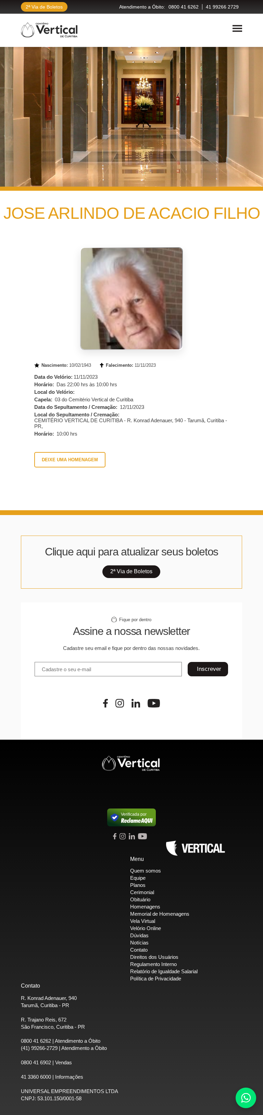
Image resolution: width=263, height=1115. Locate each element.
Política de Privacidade (155, 978)
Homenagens (145, 907)
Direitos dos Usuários (154, 957)
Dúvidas (139, 935)
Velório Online (145, 928)
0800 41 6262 (183, 7)
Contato (139, 950)
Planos (138, 885)
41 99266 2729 (222, 7)
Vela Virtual (142, 921)
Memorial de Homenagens (159, 914)
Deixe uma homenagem (70, 459)
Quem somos (145, 871)
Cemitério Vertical (49, 29)
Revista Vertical (195, 848)
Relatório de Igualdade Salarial (164, 971)
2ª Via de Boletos (44, 7)
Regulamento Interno (153, 964)
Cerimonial (142, 892)
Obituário (140, 899)
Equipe (138, 878)
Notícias (139, 942)
